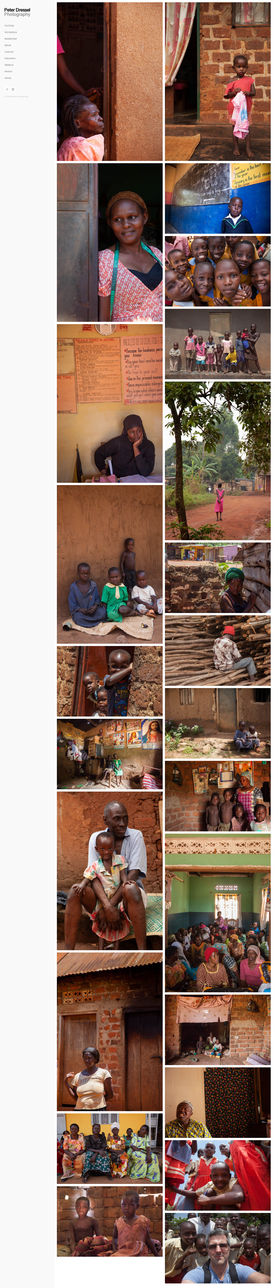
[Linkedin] (12, 89)
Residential (11, 38)
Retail (8, 45)
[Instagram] (7, 89)
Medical (9, 65)
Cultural (9, 51)
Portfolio (9, 25)
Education (10, 58)
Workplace (11, 32)
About (8, 78)
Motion (8, 71)
